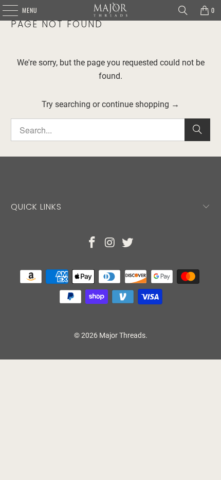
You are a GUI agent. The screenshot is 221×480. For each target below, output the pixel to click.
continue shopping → (140, 104)
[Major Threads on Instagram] (110, 243)
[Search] (183, 10)
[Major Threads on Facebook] (92, 243)
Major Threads (122, 335)
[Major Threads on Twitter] (128, 243)
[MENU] (4, 10)
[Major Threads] (111, 10)
